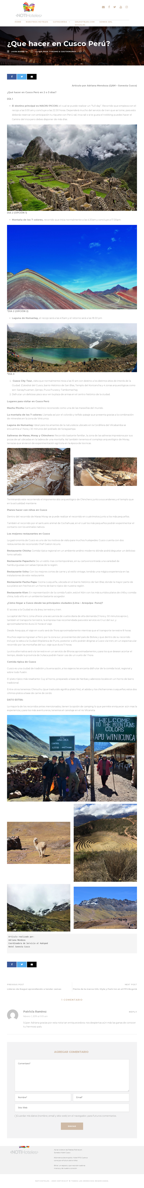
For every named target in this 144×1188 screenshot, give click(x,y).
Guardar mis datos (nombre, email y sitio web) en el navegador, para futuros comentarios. (66, 1116)
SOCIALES (80, 25)
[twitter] (114, 7)
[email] (103, 7)
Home (18, 22)
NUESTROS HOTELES (37, 22)
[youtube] (121, 7)
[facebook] (109, 7)
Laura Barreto (19, 52)
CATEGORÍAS (60, 22)
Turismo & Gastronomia (62, 52)
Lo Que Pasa (41, 52)
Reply (133, 1011)
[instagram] (126, 7)
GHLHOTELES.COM (85, 22)
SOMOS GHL (105, 22)
